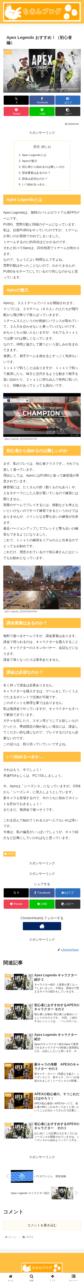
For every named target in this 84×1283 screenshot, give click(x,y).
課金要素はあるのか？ (36, 172)
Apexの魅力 (29, 160)
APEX (11, 853)
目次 (36, 146)
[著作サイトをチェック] (42, 926)
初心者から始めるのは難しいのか (43, 166)
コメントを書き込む (42, 1225)
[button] (68, 111)
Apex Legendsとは (34, 155)
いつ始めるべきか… (35, 184)
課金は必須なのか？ (35, 178)
